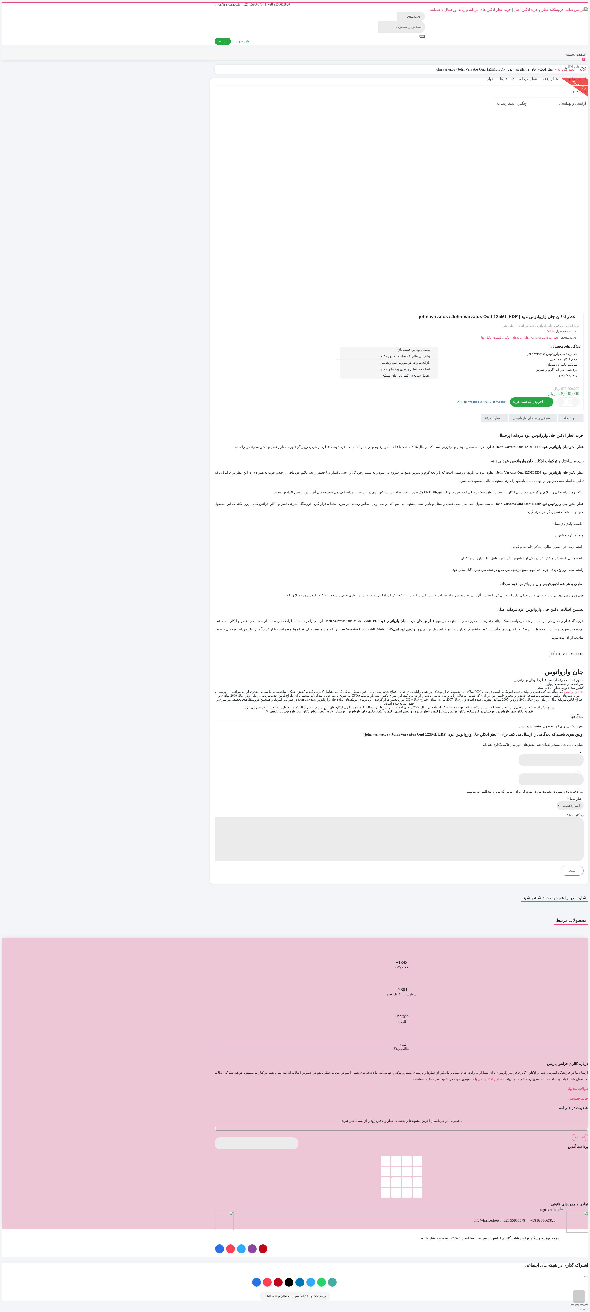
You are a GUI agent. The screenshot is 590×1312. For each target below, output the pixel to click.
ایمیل (580, 771)
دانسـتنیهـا (578, 91)
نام (582, 752)
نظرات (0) (493, 418)
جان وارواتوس (573, 691)
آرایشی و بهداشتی (572, 103)
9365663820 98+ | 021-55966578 (267, 4)
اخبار (490, 79)
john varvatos (532, 337)
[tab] (571, 418)
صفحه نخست (575, 54)
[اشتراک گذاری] (577, 1305)
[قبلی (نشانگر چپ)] (586, 1309)
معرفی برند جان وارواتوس (532, 418)
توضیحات (569, 418)
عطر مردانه (528, 79)
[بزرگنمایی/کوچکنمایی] (586, 1305)
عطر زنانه (550, 79)
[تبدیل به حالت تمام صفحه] (582, 1305)
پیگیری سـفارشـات (511, 103)
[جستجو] (422, 36)
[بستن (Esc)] (572, 1305)
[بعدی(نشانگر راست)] (582, 1309)
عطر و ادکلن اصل (490, 1079)
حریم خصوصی (578, 1098)
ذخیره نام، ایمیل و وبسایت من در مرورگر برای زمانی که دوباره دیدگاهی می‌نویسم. (522, 791)
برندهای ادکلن (575, 67)
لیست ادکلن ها (574, 79)
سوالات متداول (578, 1089)
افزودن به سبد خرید (528, 402)
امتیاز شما (575, 799)
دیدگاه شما (575, 815)
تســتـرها (507, 79)
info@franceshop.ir (227, 4)
